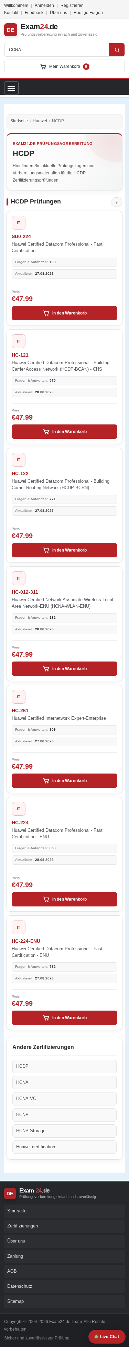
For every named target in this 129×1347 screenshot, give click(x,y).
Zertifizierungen (22, 1225)
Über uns (58, 12)
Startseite (19, 121)
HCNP (22, 1114)
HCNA (22, 1082)
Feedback (34, 12)
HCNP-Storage (30, 1130)
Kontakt (11, 12)
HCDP (22, 1066)
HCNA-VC (26, 1098)
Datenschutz (19, 1286)
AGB (12, 1271)
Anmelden (44, 5)
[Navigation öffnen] (11, 88)
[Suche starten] (117, 50)
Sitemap (15, 1301)
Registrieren (72, 5)
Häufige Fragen (88, 12)
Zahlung (15, 1256)
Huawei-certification (35, 1146)
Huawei (40, 121)
